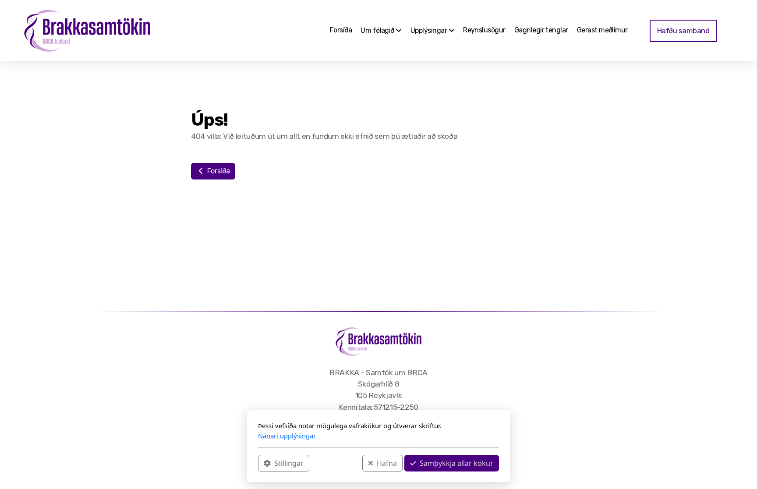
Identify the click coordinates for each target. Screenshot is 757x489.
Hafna (387, 463)
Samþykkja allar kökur (456, 463)
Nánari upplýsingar (287, 435)
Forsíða (217, 171)
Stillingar (289, 463)
